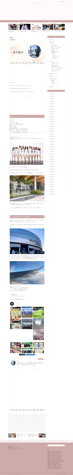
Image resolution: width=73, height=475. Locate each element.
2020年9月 (52, 146)
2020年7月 (52, 149)
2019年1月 (52, 191)
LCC (60, 451)
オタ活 (24, 21)
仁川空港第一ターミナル (57, 460)
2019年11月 (52, 166)
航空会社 (52, 50)
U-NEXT (60, 452)
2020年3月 (52, 156)
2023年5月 (52, 96)
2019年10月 (52, 169)
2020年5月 (52, 154)
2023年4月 (52, 98)
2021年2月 (52, 141)
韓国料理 (52, 80)
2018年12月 (52, 194)
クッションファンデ (60, 455)
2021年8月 (52, 126)
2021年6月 (52, 131)
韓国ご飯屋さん (55, 58)
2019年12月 (52, 164)
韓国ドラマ (44, 21)
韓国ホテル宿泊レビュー (55, 46)
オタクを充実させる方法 (55, 70)
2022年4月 (52, 111)
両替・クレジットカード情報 (56, 47)
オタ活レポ (53, 71)
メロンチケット (50, 459)
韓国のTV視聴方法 (54, 65)
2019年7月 (52, 176)
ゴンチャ (60, 456)
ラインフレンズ (55, 459)
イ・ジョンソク (55, 455)
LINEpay (49, 452)
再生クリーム (62, 460)
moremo (53, 452)
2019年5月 (52, 181)
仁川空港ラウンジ (50, 460)
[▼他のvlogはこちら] (38, 323)
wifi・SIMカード (54, 45)
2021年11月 (52, 121)
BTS (57, 451)
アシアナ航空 (49, 455)
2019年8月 (52, 174)
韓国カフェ (59, 464)
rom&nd (57, 452)
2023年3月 (52, 101)
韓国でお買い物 (55, 56)
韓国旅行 (19, 21)
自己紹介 (11, 37)
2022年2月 (52, 116)
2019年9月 (52, 171)
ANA (51, 451)
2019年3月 (52, 186)
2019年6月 (52, 179)
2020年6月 (52, 151)
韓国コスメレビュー (31, 21)
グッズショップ (54, 84)
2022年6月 (52, 106)
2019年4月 (52, 184)
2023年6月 (52, 93)
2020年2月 (52, 159)
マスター (52, 64)
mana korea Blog (36, 2)
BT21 (54, 451)
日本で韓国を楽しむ (51, 21)
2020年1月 (52, 161)
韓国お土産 (55, 464)
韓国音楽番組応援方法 (55, 66)
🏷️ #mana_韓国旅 (36, 329)
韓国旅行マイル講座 (54, 51)
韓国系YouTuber (50, 468)
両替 (59, 459)
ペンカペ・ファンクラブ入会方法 (57, 67)
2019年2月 (52, 189)
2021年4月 (52, 136)
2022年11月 (52, 103)
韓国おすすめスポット (56, 57)
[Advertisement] (36, 13)
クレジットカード (50, 456)
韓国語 (38, 21)
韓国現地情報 (53, 52)
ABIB (49, 451)
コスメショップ (56, 456)
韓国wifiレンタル (50, 464)
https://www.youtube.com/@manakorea (17, 296)
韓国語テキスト (59, 468)
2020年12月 (52, 144)
